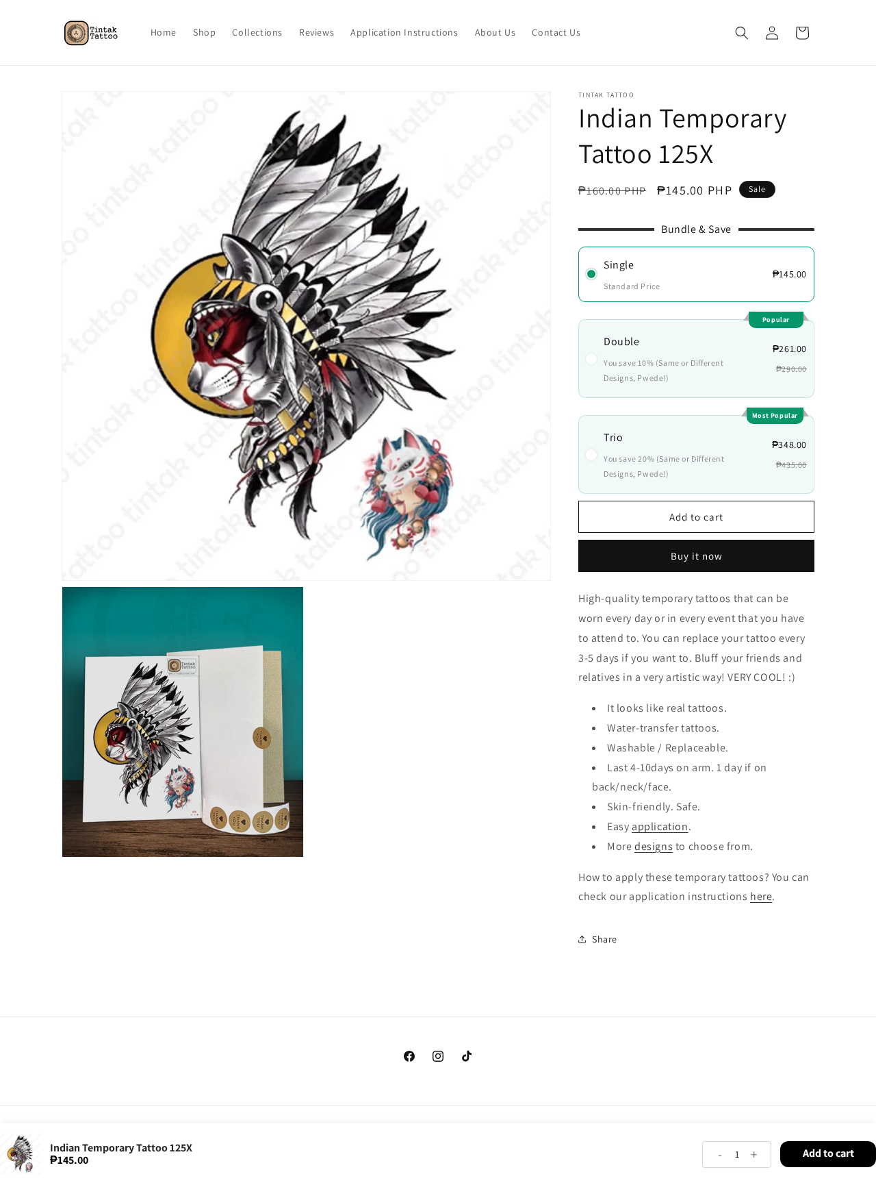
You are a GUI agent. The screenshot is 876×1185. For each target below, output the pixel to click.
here (761, 896)
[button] (742, 33)
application (660, 826)
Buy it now (697, 555)
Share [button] (604, 938)
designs (653, 845)
